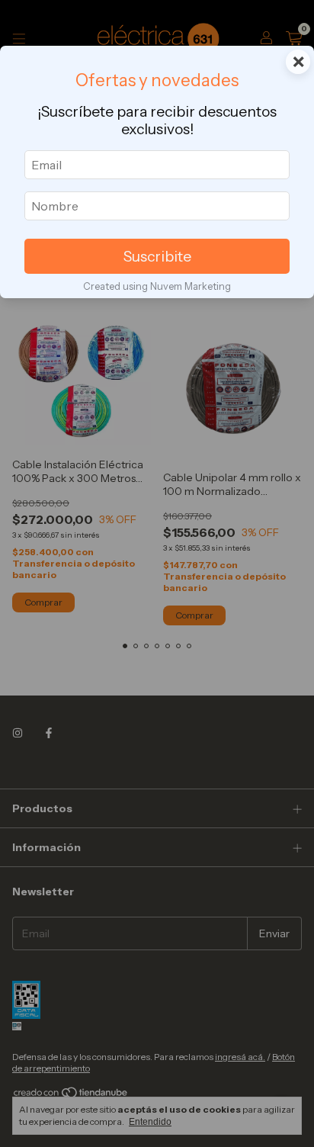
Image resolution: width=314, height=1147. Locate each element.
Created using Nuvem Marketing (157, 286)
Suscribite (157, 256)
